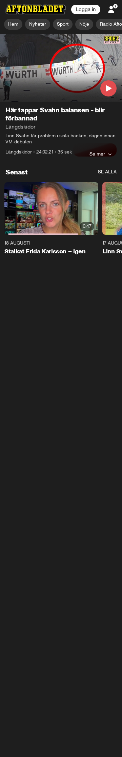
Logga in (86, 9)
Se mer (97, 154)
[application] (61, 68)
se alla (107, 172)
